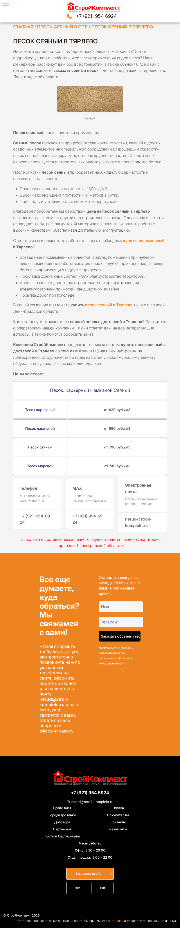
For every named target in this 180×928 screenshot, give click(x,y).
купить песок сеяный (144, 240)
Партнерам (62, 829)
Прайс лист (62, 808)
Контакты (118, 822)
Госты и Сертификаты (62, 836)
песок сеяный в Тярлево (109, 305)
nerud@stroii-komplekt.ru (54, 702)
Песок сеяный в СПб (62, 27)
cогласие (115, 920)
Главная (23, 27)
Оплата (118, 808)
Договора (62, 822)
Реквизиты (118, 829)
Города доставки (62, 815)
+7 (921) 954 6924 (96, 16)
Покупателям (118, 815)
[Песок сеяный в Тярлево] (90, 99)
